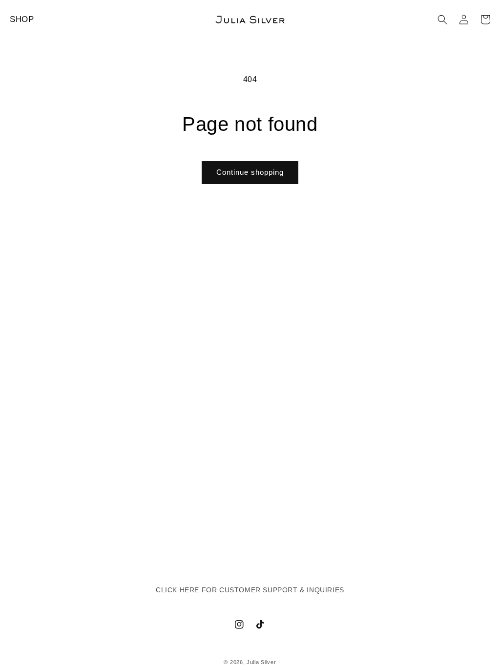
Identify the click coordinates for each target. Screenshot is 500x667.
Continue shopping (250, 172)
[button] (442, 19)
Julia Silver (261, 662)
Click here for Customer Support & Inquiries (250, 590)
